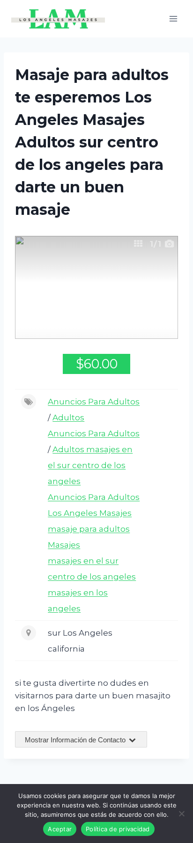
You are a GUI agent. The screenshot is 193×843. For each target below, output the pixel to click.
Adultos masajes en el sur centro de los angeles (90, 465)
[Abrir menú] (173, 18)
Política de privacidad (118, 829)
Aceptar (60, 829)
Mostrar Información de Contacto (76, 740)
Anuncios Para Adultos (94, 401)
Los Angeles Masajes (90, 513)
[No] (181, 813)
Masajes (64, 545)
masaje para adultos (89, 529)
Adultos (68, 417)
